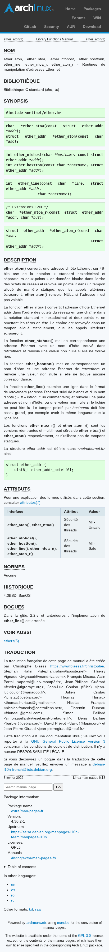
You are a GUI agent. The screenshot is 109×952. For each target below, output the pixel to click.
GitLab (30, 26)
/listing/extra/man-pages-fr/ (33, 858)
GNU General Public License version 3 (68, 741)
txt (31, 909)
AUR (71, 26)
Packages (92, 9)
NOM (9, 50)
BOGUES (14, 607)
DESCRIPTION (20, 260)
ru (13, 900)
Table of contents (22, 867)
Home (70, 9)
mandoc (63, 923)
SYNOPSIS (16, 101)
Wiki (97, 18)
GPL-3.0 (84, 936)
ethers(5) (11, 641)
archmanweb (36, 923)
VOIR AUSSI (17, 632)
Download (92, 26)
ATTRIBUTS (17, 489)
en (13, 884)
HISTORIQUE (18, 587)
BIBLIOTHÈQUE (22, 81)
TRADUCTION (19, 652)
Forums (78, 18)
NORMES (14, 566)
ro (13, 895)
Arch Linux (29, 8)
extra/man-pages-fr (27, 811)
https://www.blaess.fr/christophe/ (77, 666)
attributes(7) (30, 502)
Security (51, 26)
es (13, 890)
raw (38, 909)
